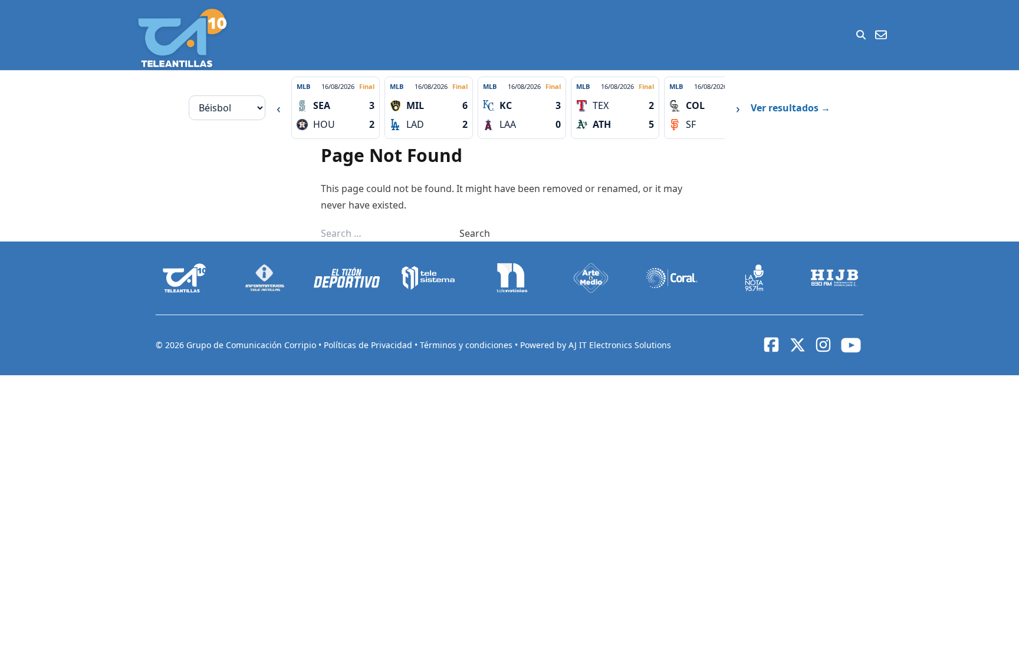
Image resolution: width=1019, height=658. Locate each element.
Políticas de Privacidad (369, 345)
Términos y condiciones (467, 345)
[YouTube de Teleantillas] (851, 345)
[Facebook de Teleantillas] (771, 344)
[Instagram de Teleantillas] (823, 344)
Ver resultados (790, 107)
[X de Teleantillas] (797, 345)
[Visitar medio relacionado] (184, 278)
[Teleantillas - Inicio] (182, 38)
